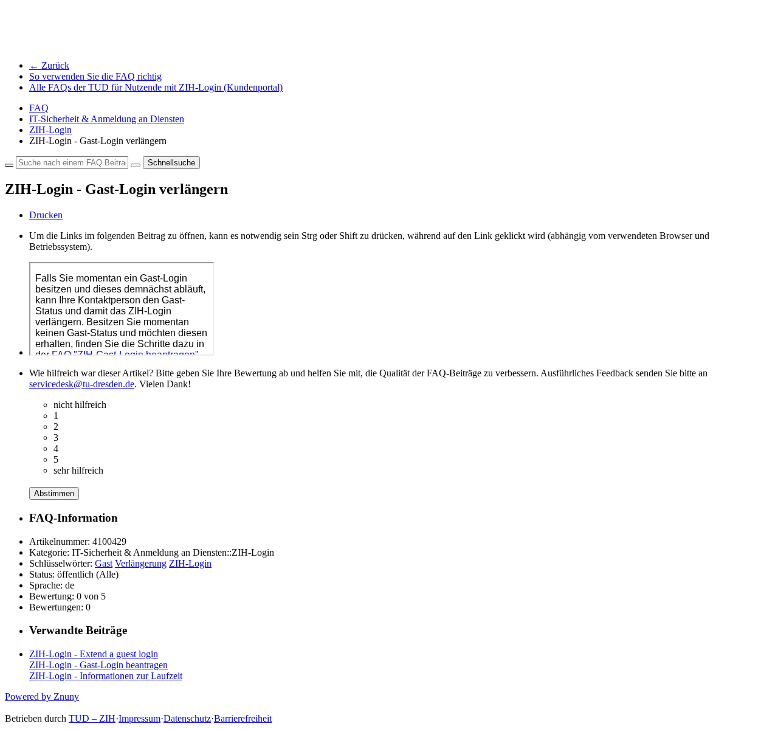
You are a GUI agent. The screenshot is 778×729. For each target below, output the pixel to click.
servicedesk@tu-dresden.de (81, 384)
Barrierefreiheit (243, 718)
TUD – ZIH (92, 718)
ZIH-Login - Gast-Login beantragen (98, 665)
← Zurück (49, 65)
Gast (103, 563)
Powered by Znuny (42, 696)
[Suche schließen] (9, 165)
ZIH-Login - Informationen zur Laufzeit (105, 676)
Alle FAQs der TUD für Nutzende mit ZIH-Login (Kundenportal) (156, 87)
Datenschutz (187, 718)
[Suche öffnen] (135, 165)
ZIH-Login (50, 130)
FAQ (39, 108)
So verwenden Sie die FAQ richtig (95, 76)
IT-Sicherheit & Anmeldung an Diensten (106, 119)
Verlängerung (141, 563)
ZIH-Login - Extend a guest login (93, 654)
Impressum (139, 718)
